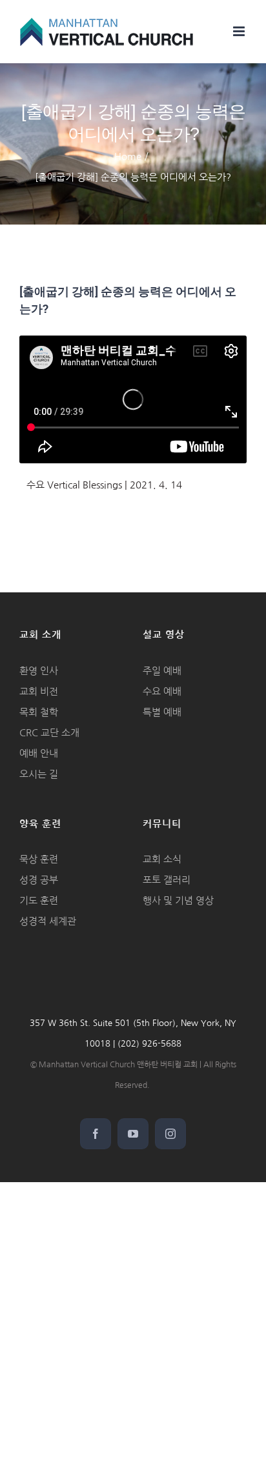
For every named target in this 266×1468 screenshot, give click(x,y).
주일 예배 (162, 671)
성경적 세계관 (47, 921)
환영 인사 (38, 671)
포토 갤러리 (166, 880)
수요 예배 (162, 691)
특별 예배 (162, 712)
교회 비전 (38, 691)
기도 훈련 (38, 900)
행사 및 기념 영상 (178, 900)
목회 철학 (38, 712)
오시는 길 (38, 774)
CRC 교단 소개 (49, 733)
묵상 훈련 (38, 859)
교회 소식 (162, 859)
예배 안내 (38, 753)
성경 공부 (38, 880)
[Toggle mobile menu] (240, 31)
